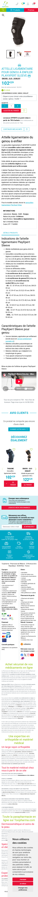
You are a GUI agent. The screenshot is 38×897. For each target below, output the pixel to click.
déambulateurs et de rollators (26, 775)
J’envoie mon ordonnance (19, 508)
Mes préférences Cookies (28, 592)
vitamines (20, 718)
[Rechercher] (3, 10)
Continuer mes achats (12, 129)
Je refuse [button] (23, 883)
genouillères (18, 751)
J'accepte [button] (23, 879)
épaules (4, 755)
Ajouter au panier (11, 111)
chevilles (15, 755)
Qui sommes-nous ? (8, 585)
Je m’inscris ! (29, 527)
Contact (4, 589)
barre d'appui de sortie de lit (25, 783)
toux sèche (30, 708)
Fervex (5, 713)
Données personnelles (27, 589)
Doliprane (19, 704)
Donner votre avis (18, 429)
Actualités (24, 572)
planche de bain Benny (8, 792)
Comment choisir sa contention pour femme (13, 763)
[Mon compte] (27, 4)
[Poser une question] (26, 129)
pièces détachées (12, 804)
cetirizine (19, 711)
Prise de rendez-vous (27, 574)
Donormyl (32, 713)
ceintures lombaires (27, 751)
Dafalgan (20, 706)
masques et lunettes (20, 812)
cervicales (31, 753)
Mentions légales (26, 587)
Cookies (23, 591)
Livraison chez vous (27, 640)
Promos (31, 10)
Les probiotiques (6, 878)
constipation (5, 711)
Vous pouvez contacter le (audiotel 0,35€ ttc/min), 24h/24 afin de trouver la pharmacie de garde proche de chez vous (28, 616)
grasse (3, 710)
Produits (18, 10)
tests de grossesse (19, 716)
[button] (35, 469)
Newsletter (5, 587)
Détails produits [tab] (10, 233)
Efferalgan (11, 706)
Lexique (23, 578)
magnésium (29, 716)
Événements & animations (28, 576)
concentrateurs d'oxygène (29, 810)
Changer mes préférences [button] (22, 889)
